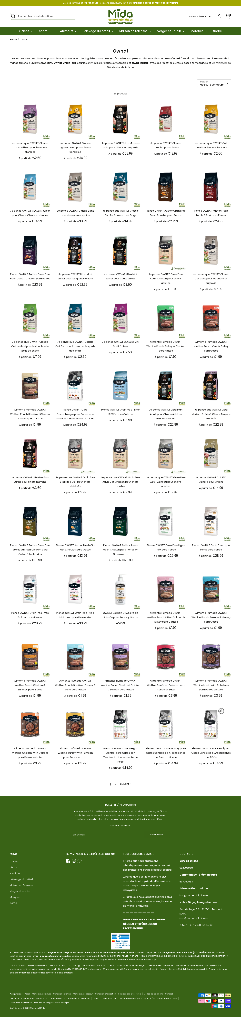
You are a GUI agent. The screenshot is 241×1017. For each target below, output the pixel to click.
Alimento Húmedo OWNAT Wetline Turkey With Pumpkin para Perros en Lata (75, 753)
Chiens (24, 31)
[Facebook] (68, 861)
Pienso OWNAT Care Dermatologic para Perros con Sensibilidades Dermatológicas (75, 414)
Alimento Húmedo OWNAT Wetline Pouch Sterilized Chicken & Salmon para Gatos (120, 685)
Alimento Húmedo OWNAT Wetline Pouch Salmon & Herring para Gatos (211, 617)
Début (95, 998)
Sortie (217, 31)
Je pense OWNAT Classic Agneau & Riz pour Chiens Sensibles (75, 147)
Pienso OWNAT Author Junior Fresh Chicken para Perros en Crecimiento (120, 549)
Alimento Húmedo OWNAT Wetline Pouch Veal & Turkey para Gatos (211, 346)
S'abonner (156, 834)
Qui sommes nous (109, 998)
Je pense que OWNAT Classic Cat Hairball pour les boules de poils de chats (30, 346)
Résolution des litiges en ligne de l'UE (137, 998)
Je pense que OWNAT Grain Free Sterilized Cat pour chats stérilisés (75, 482)
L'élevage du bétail (96, 31)
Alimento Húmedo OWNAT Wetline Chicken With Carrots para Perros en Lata (30, 753)
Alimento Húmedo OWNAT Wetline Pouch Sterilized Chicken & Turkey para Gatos (30, 414)
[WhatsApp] (79, 861)
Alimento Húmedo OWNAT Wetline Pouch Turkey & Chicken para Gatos (165, 346)
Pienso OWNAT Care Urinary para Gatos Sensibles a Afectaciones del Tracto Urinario (166, 753)
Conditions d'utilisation (21, 1002)
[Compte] (219, 16)
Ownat (24, 39)
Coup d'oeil (30, 134)
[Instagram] (74, 861)
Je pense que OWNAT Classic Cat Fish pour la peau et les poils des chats (75, 346)
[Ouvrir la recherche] (13, 16)
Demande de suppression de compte (51, 1002)
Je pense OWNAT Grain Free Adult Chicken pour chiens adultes (166, 278)
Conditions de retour (83, 994)
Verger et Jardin (169, 31)
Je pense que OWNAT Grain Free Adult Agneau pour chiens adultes (166, 482)
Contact (169, 994)
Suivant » (125, 784)
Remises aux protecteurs (129, 994)
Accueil (13, 39)
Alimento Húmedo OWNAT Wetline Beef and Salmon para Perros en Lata (165, 685)
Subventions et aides (167, 998)
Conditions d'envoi (62, 994)
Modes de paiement (153, 994)
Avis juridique (16, 994)
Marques (197, 31)
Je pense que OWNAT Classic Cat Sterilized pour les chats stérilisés (30, 147)
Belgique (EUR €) (198, 16)
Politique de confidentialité (48, 998)
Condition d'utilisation (105, 994)
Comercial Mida (37, 1008)
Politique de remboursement (77, 998)
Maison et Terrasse (133, 31)
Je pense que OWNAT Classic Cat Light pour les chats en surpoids (211, 278)
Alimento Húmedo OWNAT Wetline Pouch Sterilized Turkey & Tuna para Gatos (75, 685)
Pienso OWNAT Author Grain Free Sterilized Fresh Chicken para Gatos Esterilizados (30, 549)
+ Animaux (65, 31)
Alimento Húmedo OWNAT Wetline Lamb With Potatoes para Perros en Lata (211, 685)
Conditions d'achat (41, 994)
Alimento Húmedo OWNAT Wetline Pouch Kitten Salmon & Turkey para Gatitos (166, 617)
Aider (27, 994)
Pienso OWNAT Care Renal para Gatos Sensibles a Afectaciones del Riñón (211, 753)
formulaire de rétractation (22, 998)
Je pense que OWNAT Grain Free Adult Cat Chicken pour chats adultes (120, 482)
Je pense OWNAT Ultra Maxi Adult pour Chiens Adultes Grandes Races (165, 414)
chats (43, 31)
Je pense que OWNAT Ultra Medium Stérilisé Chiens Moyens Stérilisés (211, 414)
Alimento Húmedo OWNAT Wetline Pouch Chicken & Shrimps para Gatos (30, 685)
